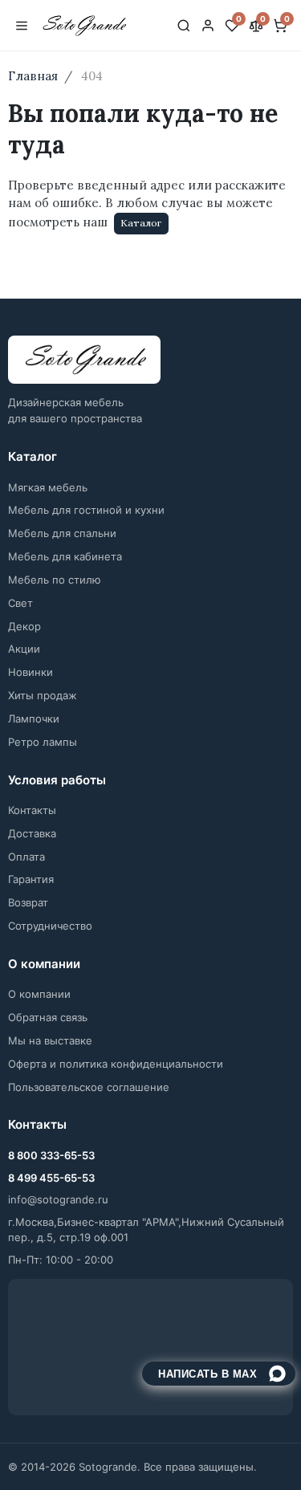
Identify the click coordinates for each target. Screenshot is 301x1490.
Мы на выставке (50, 1040)
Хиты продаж (42, 695)
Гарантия (31, 879)
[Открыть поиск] (184, 25)
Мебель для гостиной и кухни (86, 509)
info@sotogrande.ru (58, 1199)
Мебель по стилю (54, 579)
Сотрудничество (50, 925)
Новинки (30, 672)
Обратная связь (47, 1017)
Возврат (28, 902)
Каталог (140, 223)
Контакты (32, 810)
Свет (20, 602)
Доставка (32, 833)
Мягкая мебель (47, 487)
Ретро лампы (42, 741)
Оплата (26, 856)
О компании (39, 993)
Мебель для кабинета (65, 556)
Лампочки (33, 718)
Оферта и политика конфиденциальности (115, 1063)
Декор (24, 626)
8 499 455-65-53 (51, 1177)
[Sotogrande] (84, 360)
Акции (24, 648)
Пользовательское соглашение (88, 1087)
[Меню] (22, 26)
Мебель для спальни (62, 533)
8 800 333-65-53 (51, 1155)
